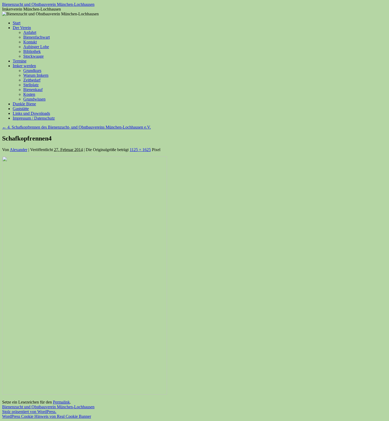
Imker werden (24, 66)
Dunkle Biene (24, 104)
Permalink (61, 402)
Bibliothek (32, 51)
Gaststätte (21, 108)
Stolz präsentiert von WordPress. (29, 411)
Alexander (18, 149)
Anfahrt (29, 32)
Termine (19, 61)
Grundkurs (32, 70)
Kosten (29, 94)
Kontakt (30, 42)
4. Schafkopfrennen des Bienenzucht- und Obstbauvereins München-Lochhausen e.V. (76, 127)
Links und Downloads (31, 113)
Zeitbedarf (31, 80)
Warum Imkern (35, 75)
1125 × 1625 (140, 149)
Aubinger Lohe (36, 46)
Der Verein (22, 27)
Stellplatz (31, 85)
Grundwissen (34, 99)
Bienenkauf (33, 89)
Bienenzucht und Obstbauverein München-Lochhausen (48, 4)
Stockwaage (33, 56)
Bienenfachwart (36, 37)
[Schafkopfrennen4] (84, 393)
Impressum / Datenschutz (34, 118)
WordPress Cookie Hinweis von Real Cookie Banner (46, 416)
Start (16, 23)
